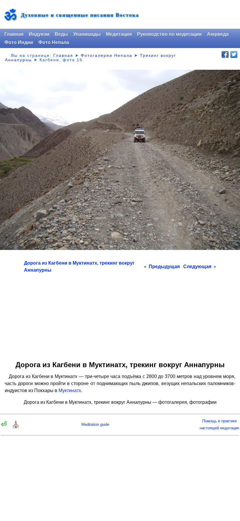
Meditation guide (95, 424)
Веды (61, 34)
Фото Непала (53, 42)
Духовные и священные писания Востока (80, 14)
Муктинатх (70, 390)
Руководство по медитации (169, 34)
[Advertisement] (120, 315)
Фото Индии (18, 42)
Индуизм (39, 34)
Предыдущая (162, 266)
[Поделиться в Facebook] (225, 54)
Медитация (119, 34)
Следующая (199, 266)
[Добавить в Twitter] (233, 54)
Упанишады (87, 34)
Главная (13, 34)
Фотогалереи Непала (106, 55)
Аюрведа (218, 34)
